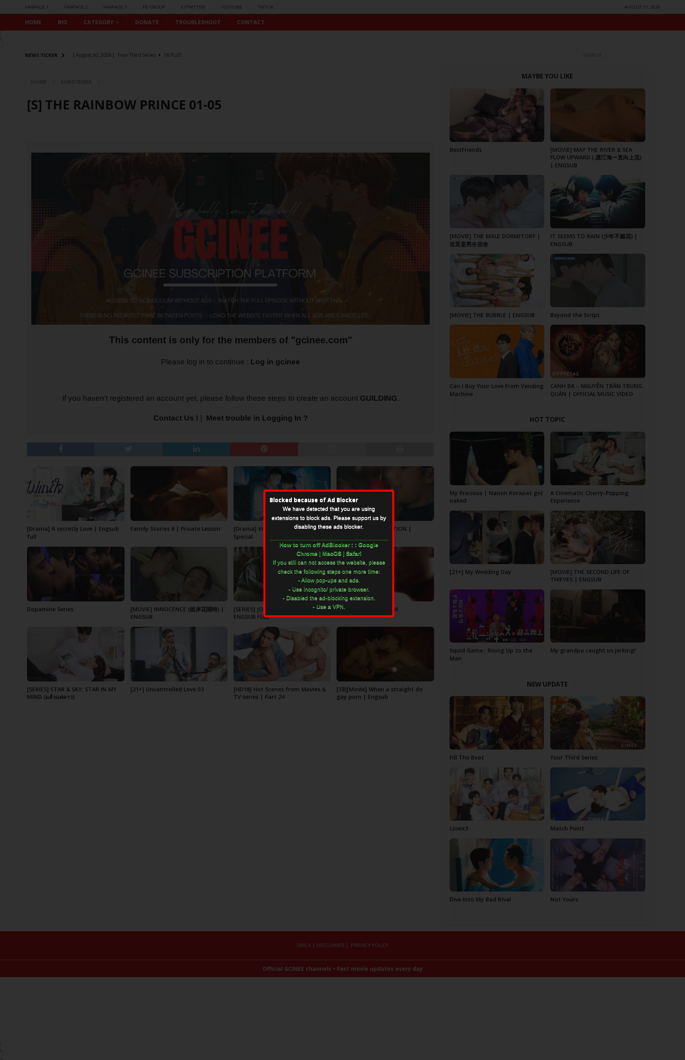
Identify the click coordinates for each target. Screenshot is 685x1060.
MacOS (331, 553)
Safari (354, 553)
